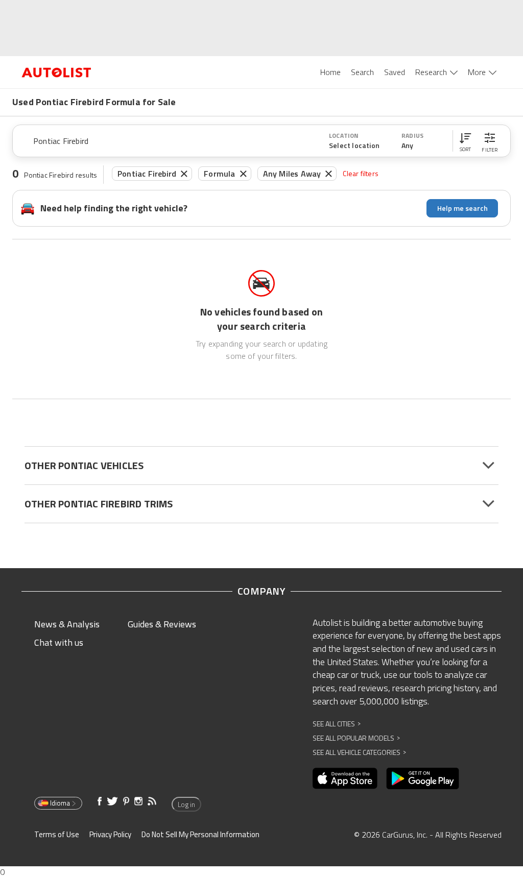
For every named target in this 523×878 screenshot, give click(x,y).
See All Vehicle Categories (359, 752)
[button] (465, 141)
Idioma (60, 803)
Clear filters (360, 173)
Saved (394, 72)
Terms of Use (56, 834)
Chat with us (58, 642)
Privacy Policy (110, 834)
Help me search (462, 208)
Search (362, 72)
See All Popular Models (356, 738)
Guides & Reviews (162, 624)
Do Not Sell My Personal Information (200, 834)
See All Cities (337, 723)
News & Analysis (67, 624)
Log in (186, 804)
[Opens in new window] (345, 778)
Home (330, 72)
